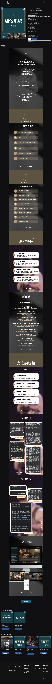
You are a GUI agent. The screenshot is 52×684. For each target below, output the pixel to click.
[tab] (3, 46)
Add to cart (34, 38)
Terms (49, 678)
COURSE (31, 8)
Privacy (44, 678)
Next (26, 36)
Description (3, 46)
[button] (44, 2)
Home (29, 8)
